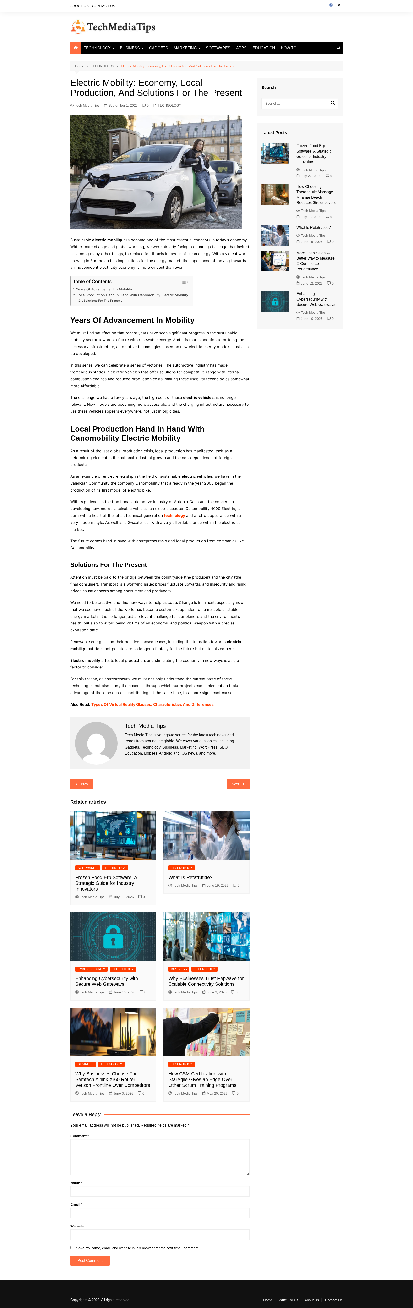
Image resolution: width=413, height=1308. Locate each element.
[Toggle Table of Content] (182, 282)
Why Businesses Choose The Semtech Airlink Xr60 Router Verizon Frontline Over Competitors (112, 1079)
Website (77, 1226)
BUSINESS (130, 48)
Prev (84, 784)
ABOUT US (79, 6)
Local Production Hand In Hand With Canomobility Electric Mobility (132, 295)
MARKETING (185, 48)
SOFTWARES (218, 48)
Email (76, 1204)
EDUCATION (263, 48)
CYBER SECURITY (91, 969)
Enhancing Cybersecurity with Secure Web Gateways (315, 299)
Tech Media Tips (87, 105)
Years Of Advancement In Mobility (104, 289)
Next (235, 784)
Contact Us (334, 1300)
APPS (241, 48)
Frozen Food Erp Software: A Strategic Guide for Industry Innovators (106, 883)
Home (268, 1300)
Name (76, 1183)
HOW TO (288, 48)
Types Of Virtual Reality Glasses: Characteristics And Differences (152, 704)
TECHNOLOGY (97, 48)
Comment (79, 1136)
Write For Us (289, 1300)
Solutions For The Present (103, 300)
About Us (311, 1300)
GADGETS (158, 48)
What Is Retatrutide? (190, 877)
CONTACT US (103, 6)
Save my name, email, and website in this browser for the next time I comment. (137, 1248)
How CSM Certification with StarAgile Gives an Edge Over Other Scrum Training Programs (202, 1079)
